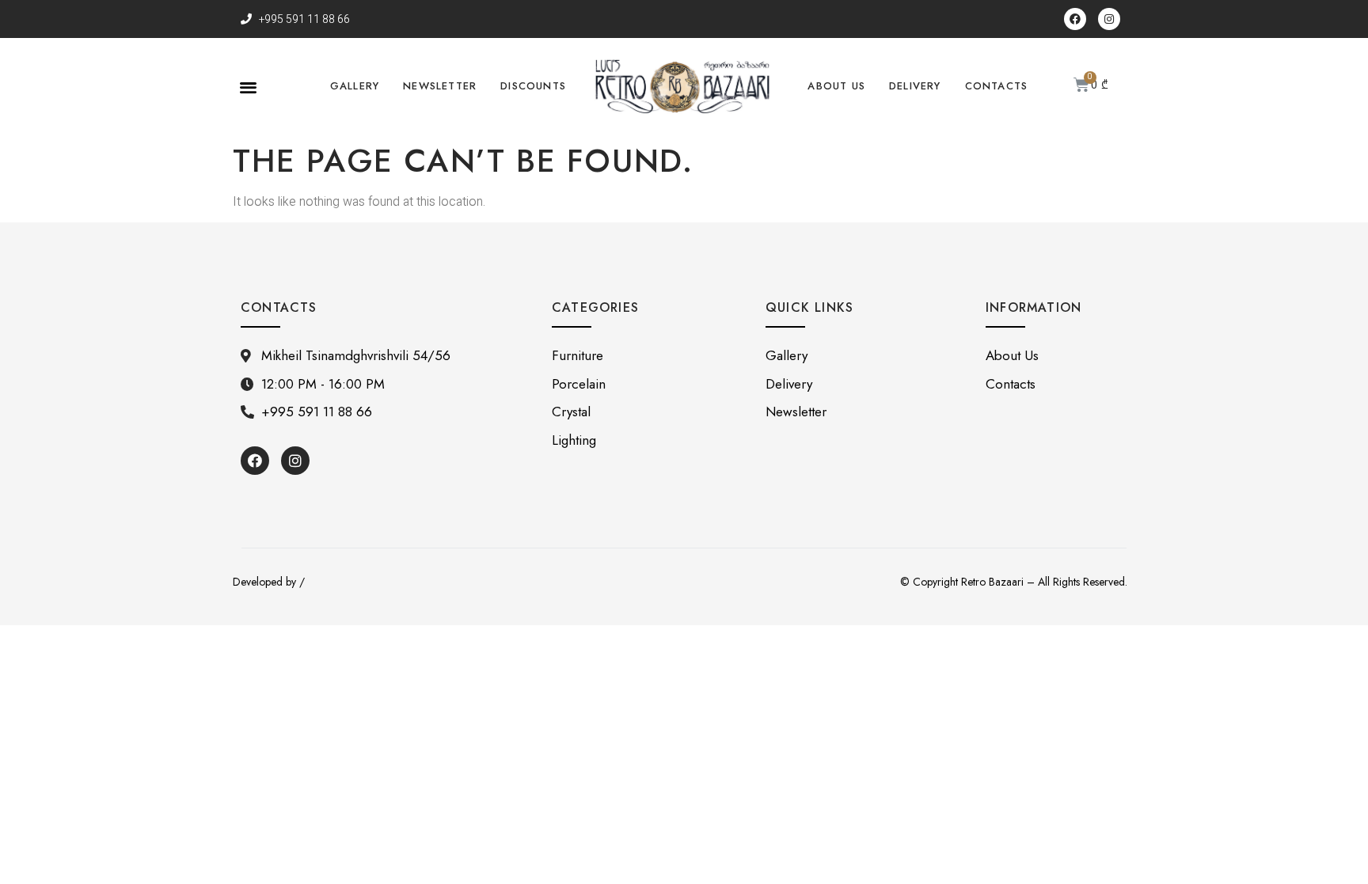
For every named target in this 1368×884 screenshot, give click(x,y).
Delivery (915, 85)
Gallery (354, 85)
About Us (836, 85)
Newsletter (440, 85)
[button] (248, 87)
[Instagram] (1109, 19)
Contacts (996, 85)
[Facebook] (1075, 19)
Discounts (533, 85)
